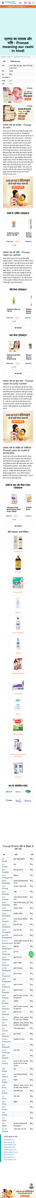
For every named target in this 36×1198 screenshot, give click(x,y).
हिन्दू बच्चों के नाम (9, 1140)
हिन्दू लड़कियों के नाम (10, 1145)
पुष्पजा (4, 891)
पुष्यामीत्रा (5, 1039)
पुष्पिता (4, 995)
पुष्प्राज (4, 1012)
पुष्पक (3, 897)
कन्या (10, 84)
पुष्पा (3, 864)
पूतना (3, 1090)
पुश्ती (3, 1017)
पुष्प (3, 859)
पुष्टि (3, 1023)
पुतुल (3, 1101)
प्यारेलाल (4, 1129)
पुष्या (3, 1028)
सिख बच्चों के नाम (9, 1155)
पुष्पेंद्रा (4, 979)
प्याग (3, 1118)
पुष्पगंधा (4, 875)
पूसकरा (4, 1061)
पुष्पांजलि (4, 952)
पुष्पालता (4, 930)
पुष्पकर (4, 902)
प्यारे (3, 1123)
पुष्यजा (4, 1034)
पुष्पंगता (4, 946)
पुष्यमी (3, 1055)
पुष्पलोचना (5, 941)
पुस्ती (3, 1085)
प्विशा (3, 1112)
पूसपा (3, 1069)
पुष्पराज (4, 957)
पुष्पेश (3, 990)
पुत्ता (3, 1096)
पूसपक (4, 1074)
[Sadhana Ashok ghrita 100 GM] (14, 224)
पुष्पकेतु (4, 908)
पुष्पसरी (4, 963)
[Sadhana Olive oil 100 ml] (14, 300)
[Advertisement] (18, 20)
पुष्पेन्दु (3, 984)
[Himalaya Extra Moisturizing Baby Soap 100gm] (14, 498)
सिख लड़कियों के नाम (10, 1160)
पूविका (4, 1107)
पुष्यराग (4, 1050)
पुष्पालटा (4, 924)
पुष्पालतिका (5, 935)
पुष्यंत (3, 1044)
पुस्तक (4, 1080)
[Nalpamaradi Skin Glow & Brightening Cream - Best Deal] (14, 346)
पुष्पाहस (4, 880)
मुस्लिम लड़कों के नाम (10, 1150)
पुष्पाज (4, 886)
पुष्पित (3, 1001)
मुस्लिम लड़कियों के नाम (10, 1152)
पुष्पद (3, 870)
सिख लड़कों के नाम (9, 1157)
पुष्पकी (4, 919)
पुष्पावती (4, 968)
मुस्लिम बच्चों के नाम (9, 1147)
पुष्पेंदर (4, 973)
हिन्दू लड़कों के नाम (9, 1142)
